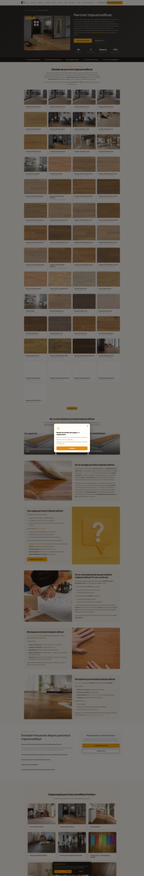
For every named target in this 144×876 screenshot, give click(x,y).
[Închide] (87, 426)
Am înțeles (72, 448)
